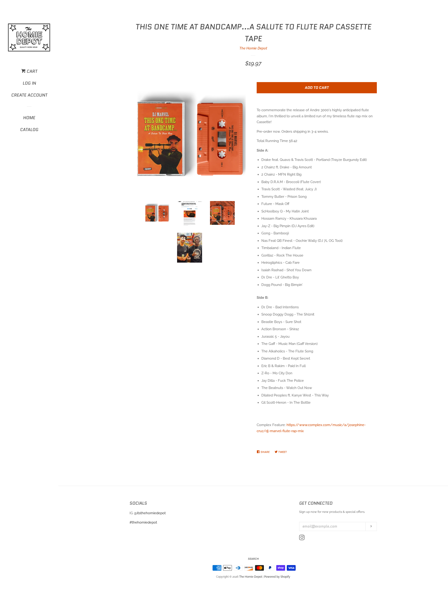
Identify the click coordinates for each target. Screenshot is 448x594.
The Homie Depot (253, 48)
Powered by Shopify (277, 576)
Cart (31, 71)
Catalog (29, 130)
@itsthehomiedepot (150, 513)
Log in (29, 83)
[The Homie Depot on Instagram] (302, 538)
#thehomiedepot (143, 522)
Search (253, 559)
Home (29, 118)
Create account (29, 95)
